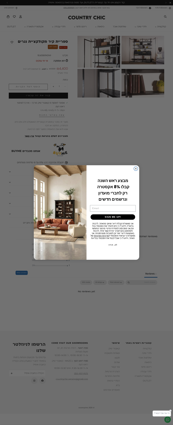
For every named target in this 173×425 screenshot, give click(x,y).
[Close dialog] (136, 169)
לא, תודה (113, 245)
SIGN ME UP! (113, 217)
